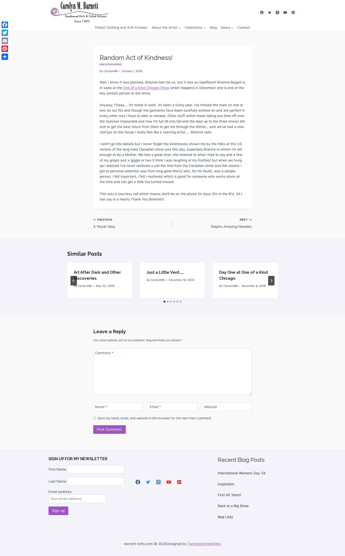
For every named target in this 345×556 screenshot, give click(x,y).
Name (101, 407)
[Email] (5, 41)
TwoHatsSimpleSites (204, 544)
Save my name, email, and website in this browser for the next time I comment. (155, 418)
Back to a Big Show (233, 506)
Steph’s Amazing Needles (231, 223)
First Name (57, 469)
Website (210, 407)
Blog (213, 28)
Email (155, 407)
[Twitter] (269, 12)
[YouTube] (285, 12)
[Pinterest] (293, 12)
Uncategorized (111, 64)
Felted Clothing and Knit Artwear (121, 28)
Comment (104, 353)
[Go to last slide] (73, 280)
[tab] (165, 302)
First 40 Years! (229, 495)
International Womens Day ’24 (242, 473)
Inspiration (226, 484)
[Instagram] (277, 12)
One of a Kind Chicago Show (146, 88)
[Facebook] (262, 12)
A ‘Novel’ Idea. (104, 223)
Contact (243, 28)
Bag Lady (225, 517)
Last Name (57, 481)
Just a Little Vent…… (165, 272)
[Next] (271, 280)
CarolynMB (111, 71)
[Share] (5, 57)
